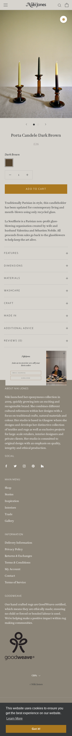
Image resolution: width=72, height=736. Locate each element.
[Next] (45, 124)
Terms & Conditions (17, 562)
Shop (8, 488)
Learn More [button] (14, 718)
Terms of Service (15, 582)
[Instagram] (24, 465)
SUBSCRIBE (25, 378)
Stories (9, 494)
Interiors (10, 507)
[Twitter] (15, 465)
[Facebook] (6, 465)
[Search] (59, 5)
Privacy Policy (14, 549)
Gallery (9, 521)
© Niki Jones (36, 684)
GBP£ (34, 675)
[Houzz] (42, 465)
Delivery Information (18, 542)
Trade (8, 514)
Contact (10, 575)
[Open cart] (66, 5)
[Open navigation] (6, 5)
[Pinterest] (33, 465)
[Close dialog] (64, 353)
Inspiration (12, 501)
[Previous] (26, 124)
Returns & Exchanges (18, 556)
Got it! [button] (36, 728)
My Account (12, 569)
